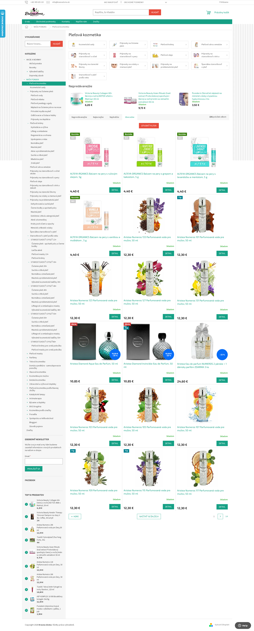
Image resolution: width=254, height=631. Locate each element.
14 (227, 516)
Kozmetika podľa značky (40, 410)
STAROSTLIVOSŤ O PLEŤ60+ (43, 341)
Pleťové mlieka (37, 99)
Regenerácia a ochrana (41, 135)
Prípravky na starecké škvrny (43, 192)
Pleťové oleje (36, 181)
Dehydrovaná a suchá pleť (42, 203)
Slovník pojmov (36, 426)
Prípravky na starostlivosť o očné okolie (45, 172)
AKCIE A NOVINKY (33, 59)
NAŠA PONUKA (32, 79)
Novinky (32, 67)
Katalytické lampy (37, 394)
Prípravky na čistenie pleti (41, 91)
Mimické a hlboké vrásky (41, 227)
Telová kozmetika (37, 361)
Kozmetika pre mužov (39, 376)
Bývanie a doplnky (37, 402)
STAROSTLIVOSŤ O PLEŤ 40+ (43, 286)
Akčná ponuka (35, 63)
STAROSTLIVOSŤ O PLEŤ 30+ (43, 262)
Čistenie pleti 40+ (39, 290)
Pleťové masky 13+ (40, 254)
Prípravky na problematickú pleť (44, 199)
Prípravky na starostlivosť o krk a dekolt (44, 187)
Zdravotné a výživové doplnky (42, 384)
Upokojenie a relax (39, 139)
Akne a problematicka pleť (42, 151)
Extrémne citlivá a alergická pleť (45, 215)
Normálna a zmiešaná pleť (43, 274)
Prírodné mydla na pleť (41, 111)
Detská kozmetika (37, 380)
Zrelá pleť (35, 163)
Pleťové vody (37, 95)
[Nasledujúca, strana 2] (220, 516)
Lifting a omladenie (39, 131)
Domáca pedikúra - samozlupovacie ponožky (45, 367)
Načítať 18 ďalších (149, 516)
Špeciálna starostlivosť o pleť (43, 231)
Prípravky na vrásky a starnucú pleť (45, 196)
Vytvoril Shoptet (222, 624)
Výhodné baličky (36, 71)
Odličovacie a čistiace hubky (43, 115)
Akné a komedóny (39, 219)
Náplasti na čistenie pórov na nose (46, 107)
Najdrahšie (114, 117)
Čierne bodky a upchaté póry (43, 207)
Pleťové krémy (36, 123)
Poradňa (33, 414)
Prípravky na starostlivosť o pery (44, 177)
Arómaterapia (35, 398)
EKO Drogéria (35, 406)
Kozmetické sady (38, 87)
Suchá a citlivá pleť (39, 155)
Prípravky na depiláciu (40, 119)
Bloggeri (33, 422)
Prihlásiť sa (33, 468)
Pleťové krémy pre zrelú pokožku (46, 345)
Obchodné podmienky (134, 2)
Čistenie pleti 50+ (39, 317)
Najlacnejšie (98, 117)
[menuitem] (27, 21)
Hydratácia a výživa (39, 127)
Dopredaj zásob (36, 75)
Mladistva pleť (37, 159)
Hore (76, 516)
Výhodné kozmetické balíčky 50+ (46, 337)
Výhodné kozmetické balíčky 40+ (46, 310)
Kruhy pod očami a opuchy (42, 223)
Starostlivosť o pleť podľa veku (44, 235)
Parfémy (33, 357)
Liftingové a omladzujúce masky (46, 306)
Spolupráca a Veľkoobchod (41, 418)
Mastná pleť (36, 147)
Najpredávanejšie (79, 117)
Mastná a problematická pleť (44, 278)
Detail (115, 190)
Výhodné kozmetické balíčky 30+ (46, 282)
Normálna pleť (37, 143)
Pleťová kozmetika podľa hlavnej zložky (43, 389)
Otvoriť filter (148, 125)
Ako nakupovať (111, 2)
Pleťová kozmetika (37, 83)
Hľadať (155, 12)
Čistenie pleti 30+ (39, 266)
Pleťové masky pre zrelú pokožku (47, 349)
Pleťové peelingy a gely (41, 103)
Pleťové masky (36, 353)
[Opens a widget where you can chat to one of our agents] (243, 626)
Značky (29, 430)
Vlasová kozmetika (37, 372)
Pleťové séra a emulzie (40, 167)
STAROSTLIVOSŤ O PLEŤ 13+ (43, 239)
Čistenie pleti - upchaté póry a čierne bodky (48, 245)
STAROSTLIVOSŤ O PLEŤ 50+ (43, 313)
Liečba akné (37, 250)
